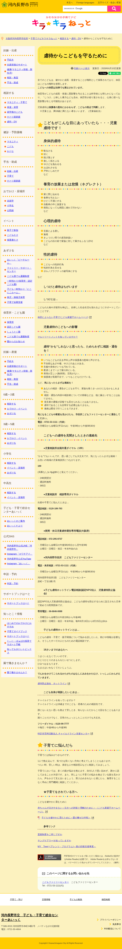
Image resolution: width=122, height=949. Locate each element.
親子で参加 (12, 230)
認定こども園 (13, 327)
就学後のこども (15, 112)
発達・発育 (12, 107)
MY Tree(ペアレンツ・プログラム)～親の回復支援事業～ (67, 846)
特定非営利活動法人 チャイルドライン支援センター (64, 733)
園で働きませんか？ (17, 672)
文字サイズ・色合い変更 (109, 2)
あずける (11, 413)
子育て (10, 176)
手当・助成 (12, 82)
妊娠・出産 (12, 171)
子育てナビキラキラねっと (43, 38)
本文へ (70, 2)
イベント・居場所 (16, 467)
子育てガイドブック (17, 631)
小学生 (10, 205)
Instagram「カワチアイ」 (19, 554)
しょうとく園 (13, 332)
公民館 (10, 210)
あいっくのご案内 (16, 521)
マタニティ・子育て (17, 102)
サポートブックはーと (18, 603)
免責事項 (116, 924)
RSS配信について (112, 928)
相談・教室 (12, 77)
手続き (10, 59)
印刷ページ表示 (82, 68)
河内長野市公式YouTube (19, 559)
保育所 (10, 322)
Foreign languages (85, 2)
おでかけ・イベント (17, 408)
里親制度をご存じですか (50, 834)
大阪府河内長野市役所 (17, 38)
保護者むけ (12, 240)
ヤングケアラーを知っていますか (54, 840)
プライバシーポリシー (110, 920)
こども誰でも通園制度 (18, 276)
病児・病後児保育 (16, 297)
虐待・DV (76, 38)
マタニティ (12, 141)
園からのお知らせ (16, 341)
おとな (10, 151)
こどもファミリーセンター (55, 882)
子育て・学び (16, 899)
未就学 (10, 200)
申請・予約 (12, 583)
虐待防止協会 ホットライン (52, 683)
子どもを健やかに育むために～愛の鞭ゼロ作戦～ (66, 817)
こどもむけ (12, 235)
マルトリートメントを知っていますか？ (58, 337)
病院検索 (106, 899)
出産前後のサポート (17, 64)
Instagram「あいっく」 (18, 563)
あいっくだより (15, 525)
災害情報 (46, 899)
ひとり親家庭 (13, 117)
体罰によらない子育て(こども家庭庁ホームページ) (63, 317)
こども (10, 146)
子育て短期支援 (15, 302)
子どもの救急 (76, 899)
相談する (64, 38)
